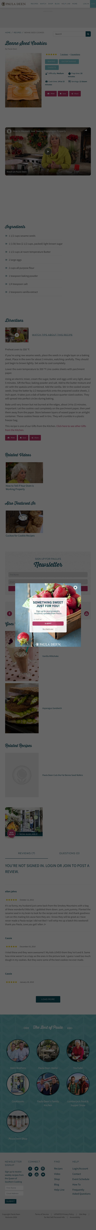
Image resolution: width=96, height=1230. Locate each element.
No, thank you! (48, 629)
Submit (48, 623)
